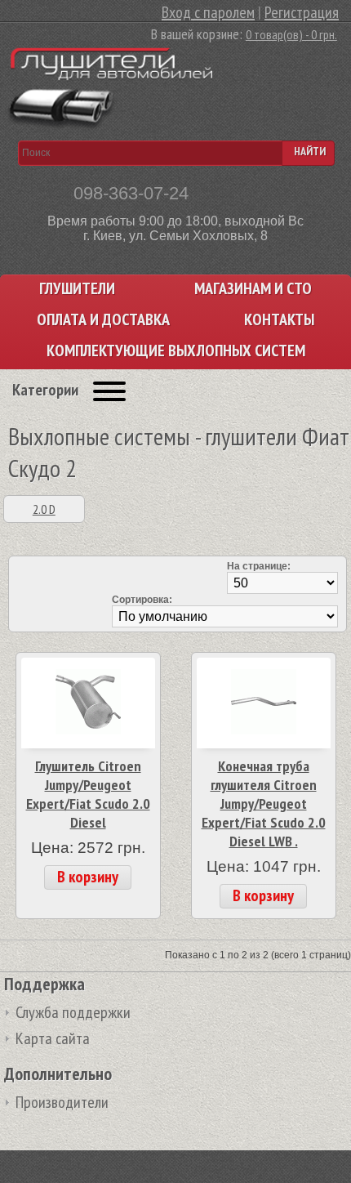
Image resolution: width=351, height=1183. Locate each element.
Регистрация (301, 12)
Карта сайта (53, 1038)
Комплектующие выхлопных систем (176, 351)
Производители (62, 1102)
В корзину (87, 876)
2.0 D (44, 509)
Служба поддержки (73, 1012)
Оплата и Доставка (103, 319)
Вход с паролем (208, 12)
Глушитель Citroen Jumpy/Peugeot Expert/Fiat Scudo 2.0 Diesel (88, 794)
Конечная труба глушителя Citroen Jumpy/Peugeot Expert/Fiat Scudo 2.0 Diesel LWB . (264, 803)
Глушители (77, 288)
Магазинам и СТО (253, 288)
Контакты (279, 319)
